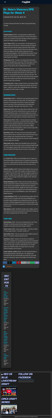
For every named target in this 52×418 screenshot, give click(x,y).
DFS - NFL (24, 17)
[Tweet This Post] (9, 262)
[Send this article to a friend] (23, 262)
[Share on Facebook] (5, 262)
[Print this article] (28, 262)
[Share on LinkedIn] (14, 262)
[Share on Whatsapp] (32, 262)
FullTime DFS (9, 266)
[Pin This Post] (18, 262)
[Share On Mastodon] (37, 262)
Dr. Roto (17, 17)
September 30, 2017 (9, 17)
